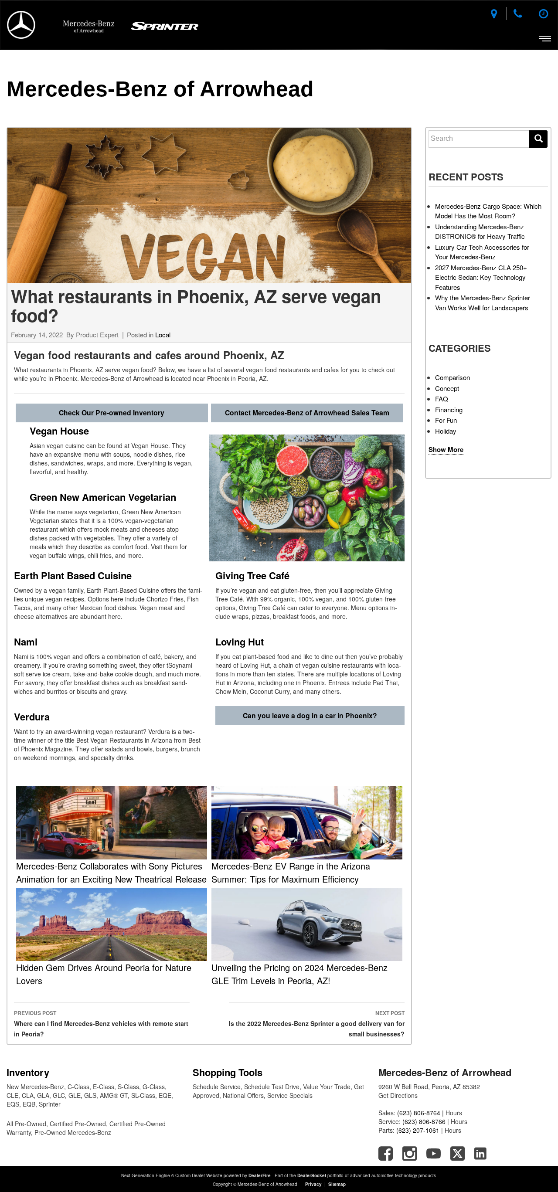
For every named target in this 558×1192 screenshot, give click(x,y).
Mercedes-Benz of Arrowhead (160, 89)
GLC (59, 1095)
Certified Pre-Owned (78, 1123)
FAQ (441, 398)
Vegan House (61, 431)
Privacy (313, 1184)
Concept (447, 388)
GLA (43, 1095)
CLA (28, 1095)
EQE (165, 1095)
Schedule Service (217, 1086)
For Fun (446, 420)
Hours (454, 1112)
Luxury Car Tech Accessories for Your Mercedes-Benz (482, 251)
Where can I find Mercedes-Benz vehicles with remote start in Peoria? (101, 1023)
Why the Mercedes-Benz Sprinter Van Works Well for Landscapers (482, 302)
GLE (74, 1095)
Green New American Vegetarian (104, 497)
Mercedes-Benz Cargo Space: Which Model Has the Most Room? (488, 211)
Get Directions (398, 1095)
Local (162, 334)
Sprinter (50, 1104)
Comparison (452, 377)
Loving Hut (242, 642)
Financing (449, 409)
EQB (29, 1104)
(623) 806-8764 (418, 1112)
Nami (27, 642)
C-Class (78, 1086)
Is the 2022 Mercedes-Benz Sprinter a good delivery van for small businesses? (317, 1023)
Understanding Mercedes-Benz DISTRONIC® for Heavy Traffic (480, 231)
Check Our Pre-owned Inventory (111, 413)
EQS (13, 1104)
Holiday (445, 430)
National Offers (243, 1095)
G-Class (154, 1086)
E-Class (103, 1086)
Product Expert (97, 334)
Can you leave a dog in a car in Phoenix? (310, 715)
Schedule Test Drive (271, 1086)
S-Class (128, 1086)
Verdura (34, 716)
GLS (90, 1095)
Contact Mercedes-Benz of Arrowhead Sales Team (307, 413)
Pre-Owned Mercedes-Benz (72, 1132)
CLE (12, 1095)
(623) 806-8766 (424, 1121)
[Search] (538, 139)
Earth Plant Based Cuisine (74, 575)
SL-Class (143, 1095)
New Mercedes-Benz (35, 1086)
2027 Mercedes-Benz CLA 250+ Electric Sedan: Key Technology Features (481, 277)
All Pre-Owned (26, 1123)
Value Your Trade (326, 1086)
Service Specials (290, 1095)
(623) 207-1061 (417, 1130)
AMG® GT (114, 1095)
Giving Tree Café (255, 575)
